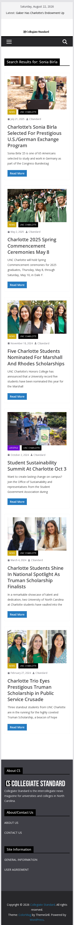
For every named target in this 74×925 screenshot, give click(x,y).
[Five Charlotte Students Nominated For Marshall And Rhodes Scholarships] (37, 317)
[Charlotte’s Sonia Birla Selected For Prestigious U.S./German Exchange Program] (37, 92)
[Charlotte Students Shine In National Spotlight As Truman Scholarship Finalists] (37, 534)
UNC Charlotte (28, 112)
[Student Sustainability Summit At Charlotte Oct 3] (37, 428)
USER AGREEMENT (16, 870)
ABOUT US (11, 823)
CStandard (35, 119)
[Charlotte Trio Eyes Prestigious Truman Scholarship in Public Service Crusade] (37, 646)
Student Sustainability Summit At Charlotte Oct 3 (37, 465)
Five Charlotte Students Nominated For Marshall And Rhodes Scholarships (36, 357)
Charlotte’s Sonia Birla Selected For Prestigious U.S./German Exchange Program (34, 136)
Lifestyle (13, 447)
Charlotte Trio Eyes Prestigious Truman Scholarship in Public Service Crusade (30, 690)
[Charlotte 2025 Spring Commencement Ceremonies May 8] (37, 205)
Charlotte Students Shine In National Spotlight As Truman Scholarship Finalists (35, 577)
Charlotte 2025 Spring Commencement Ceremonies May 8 (31, 245)
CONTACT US (13, 833)
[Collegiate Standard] (37, 33)
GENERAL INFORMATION (20, 860)
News (12, 112)
